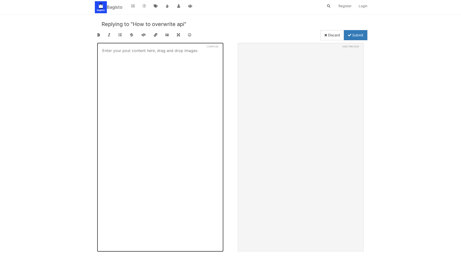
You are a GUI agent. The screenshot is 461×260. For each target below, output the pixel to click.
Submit (357, 35)
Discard (333, 35)
